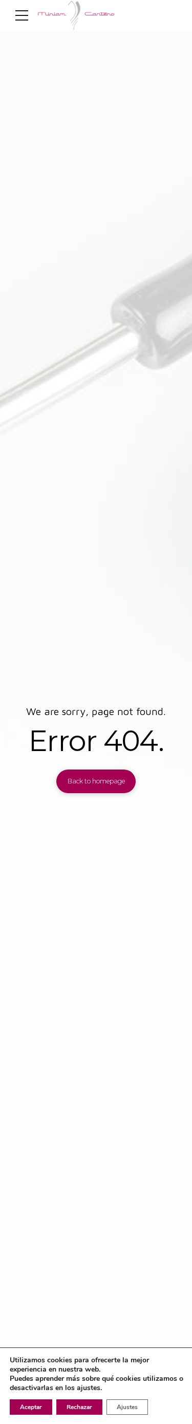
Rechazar (79, 1407)
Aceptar (31, 1407)
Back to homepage (96, 781)
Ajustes (127, 1407)
